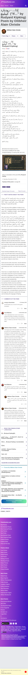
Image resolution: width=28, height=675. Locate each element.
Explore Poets (4, 541)
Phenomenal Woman (6, 601)
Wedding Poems (5, 560)
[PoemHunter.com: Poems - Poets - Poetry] (8, 2)
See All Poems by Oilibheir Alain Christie (14, 501)
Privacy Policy (8, 630)
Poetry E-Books (5, 569)
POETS (8, 511)
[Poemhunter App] (5, 623)
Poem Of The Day (5, 543)
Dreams (3, 609)
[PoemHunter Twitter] (13, 623)
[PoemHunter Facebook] (11, 623)
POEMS (3, 511)
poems (8, 186)
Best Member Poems (6, 527)
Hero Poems (4, 567)
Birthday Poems (5, 558)
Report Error (18, 628)
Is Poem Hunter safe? (15, 629)
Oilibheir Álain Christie (14, 30)
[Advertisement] (14, 661)
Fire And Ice (4, 618)
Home (2, 5)
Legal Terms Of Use (16, 630)
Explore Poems (5, 539)
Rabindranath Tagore (6, 592)
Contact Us (9, 628)
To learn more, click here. (6, 673)
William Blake (4, 590)
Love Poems (4, 550)
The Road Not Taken (6, 605)
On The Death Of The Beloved (8, 620)
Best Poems (4, 524)
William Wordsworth (6, 594)
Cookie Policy (18, 626)
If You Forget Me (5, 607)
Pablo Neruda (4, 582)
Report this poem (21, 191)
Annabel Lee (4, 612)
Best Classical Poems (6, 529)
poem (4, 186)
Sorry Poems (4, 565)
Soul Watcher (8, 312)
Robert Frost (4, 576)
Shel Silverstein (5, 588)
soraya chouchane (9, 302)
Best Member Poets (6, 535)
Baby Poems (4, 552)
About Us (3, 626)
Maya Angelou (4, 578)
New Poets (3, 533)
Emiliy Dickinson (5, 586)
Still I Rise (3, 603)
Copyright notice (10, 626)
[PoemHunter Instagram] (16, 623)
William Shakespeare (6, 580)
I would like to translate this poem (10, 462)
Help (14, 628)
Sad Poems (4, 556)
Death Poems (4, 554)
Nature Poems (4, 563)
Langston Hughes (5, 584)
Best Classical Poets (6, 537)
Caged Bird (4, 614)
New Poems (4, 531)
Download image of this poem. (8, 191)
